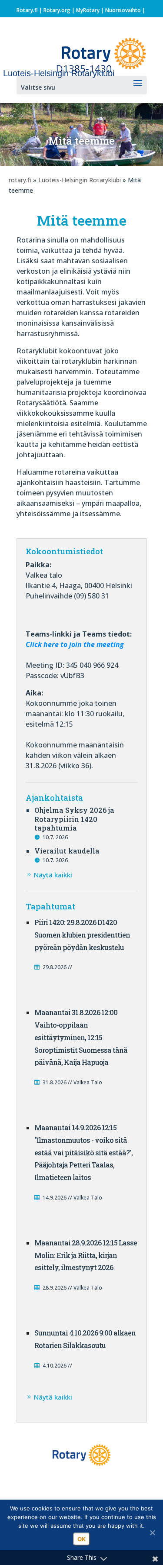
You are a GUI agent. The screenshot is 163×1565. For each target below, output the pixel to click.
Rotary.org (56, 10)
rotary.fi (20, 180)
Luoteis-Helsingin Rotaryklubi (79, 180)
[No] (152, 1532)
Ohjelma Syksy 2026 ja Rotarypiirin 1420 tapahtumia (74, 819)
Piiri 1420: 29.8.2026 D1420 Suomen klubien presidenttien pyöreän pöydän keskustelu (82, 935)
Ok (81, 1539)
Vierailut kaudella (67, 850)
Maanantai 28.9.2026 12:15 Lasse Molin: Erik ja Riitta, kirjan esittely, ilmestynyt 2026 (85, 1255)
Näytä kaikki (53, 874)
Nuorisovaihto (123, 10)
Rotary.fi (27, 10)
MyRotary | (90, 10)
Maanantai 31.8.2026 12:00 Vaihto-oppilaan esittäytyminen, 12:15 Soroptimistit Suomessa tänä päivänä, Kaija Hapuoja (80, 1037)
